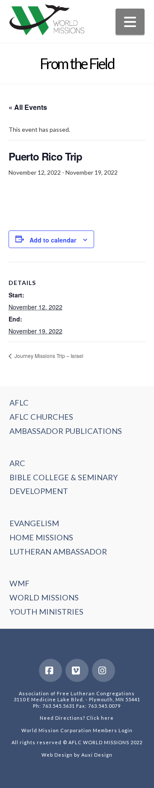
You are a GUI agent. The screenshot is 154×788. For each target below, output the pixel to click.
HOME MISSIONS (41, 537)
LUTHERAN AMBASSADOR (58, 551)
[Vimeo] (77, 670)
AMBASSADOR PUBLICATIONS (65, 431)
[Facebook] (50, 670)
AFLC (19, 402)
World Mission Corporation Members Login (77, 730)
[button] (130, 22)
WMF (19, 583)
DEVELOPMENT (38, 491)
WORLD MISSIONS (44, 597)
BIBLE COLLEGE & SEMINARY (63, 477)
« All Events (28, 107)
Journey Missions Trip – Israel (48, 355)
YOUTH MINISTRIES (46, 611)
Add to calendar (53, 240)
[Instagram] (103, 670)
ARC (17, 463)
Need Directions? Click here (77, 718)
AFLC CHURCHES (41, 416)
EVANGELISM (34, 523)
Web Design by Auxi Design (77, 755)
